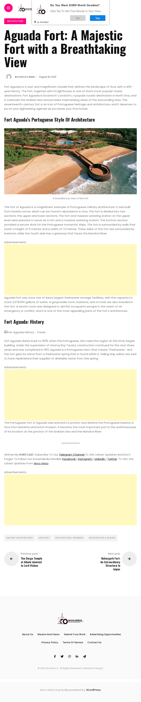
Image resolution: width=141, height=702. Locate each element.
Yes (97, 18)
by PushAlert (42, 22)
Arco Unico (41, 463)
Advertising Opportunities (105, 634)
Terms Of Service (73, 642)
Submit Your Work (74, 634)
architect (44, 537)
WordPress (93, 690)
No (78, 18)
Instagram (85, 459)
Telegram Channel (72, 454)
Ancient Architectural (19, 537)
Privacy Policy (49, 642)
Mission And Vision (48, 634)
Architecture (15, 21)
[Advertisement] (70, 270)
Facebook (69, 459)
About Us (27, 634)
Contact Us (94, 642)
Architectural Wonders (69, 537)
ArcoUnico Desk (25, 76)
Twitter (112, 459)
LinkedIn (100, 459)
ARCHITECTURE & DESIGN (102, 537)
